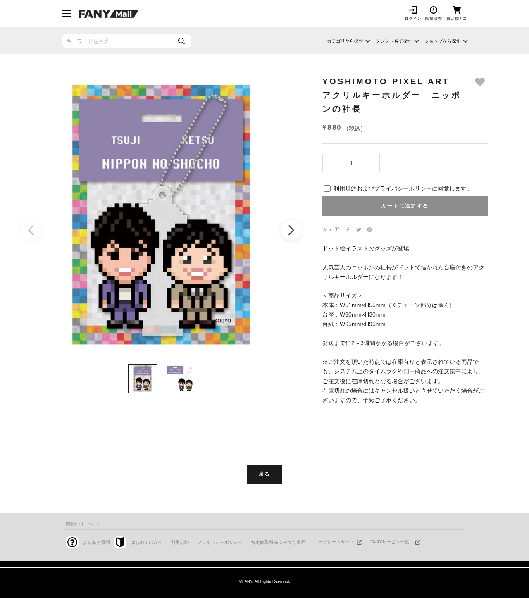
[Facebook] (348, 229)
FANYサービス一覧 (389, 541)
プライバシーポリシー (403, 188)
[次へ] (291, 230)
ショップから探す (442, 40)
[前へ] (31, 230)
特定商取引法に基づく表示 (278, 542)
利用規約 (345, 188)
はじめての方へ (146, 542)
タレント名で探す (394, 40)
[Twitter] (358, 229)
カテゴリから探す (345, 40)
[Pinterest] (369, 229)
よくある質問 (96, 542)
